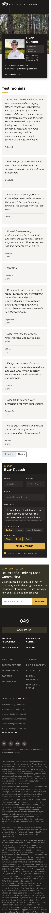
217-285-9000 (25, 65)
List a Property (36, 665)
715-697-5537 (12, 65)
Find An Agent (11, 647)
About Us (7, 660)
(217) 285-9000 (14, 752)
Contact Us (33, 671)
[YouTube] (17, 743)
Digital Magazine (32, 677)
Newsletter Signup (34, 686)
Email (7, 491)
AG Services (9, 682)
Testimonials (10, 671)
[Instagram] (24, 743)
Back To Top (24, 630)
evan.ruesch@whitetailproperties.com (21, 69)
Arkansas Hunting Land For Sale (14, 714)
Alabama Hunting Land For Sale (14, 704)
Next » (21, 454)
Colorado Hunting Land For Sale (14, 719)
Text (27, 539)
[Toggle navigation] (6, 10)
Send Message (24, 546)
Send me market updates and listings (22, 553)
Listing (19, 530)
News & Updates (34, 530)
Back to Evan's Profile (13, 74)
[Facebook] (4, 743)
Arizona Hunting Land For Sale (14, 709)
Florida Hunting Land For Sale (13, 723)
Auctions (32, 660)
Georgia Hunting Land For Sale (14, 728)
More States (8, 732)
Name (7, 478)
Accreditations (11, 665)
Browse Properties (9, 640)
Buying (9, 530)
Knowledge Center (33, 640)
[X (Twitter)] (10, 743)
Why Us (30, 647)
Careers (7, 676)
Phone (30, 478)
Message (9, 504)
